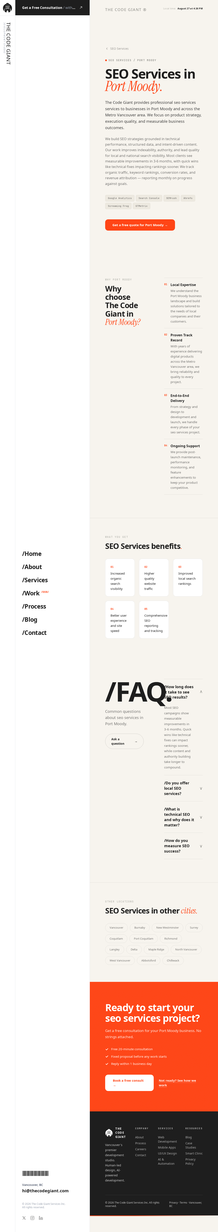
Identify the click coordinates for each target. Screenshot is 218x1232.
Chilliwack (173, 960)
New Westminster (167, 927)
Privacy (173, 1202)
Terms (183, 1202)
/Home (32, 554)
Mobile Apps (167, 1147)
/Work (31, 593)
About (139, 1137)
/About (32, 567)
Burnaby (139, 927)
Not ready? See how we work (177, 1082)
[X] (24, 1218)
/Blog (29, 619)
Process (140, 1143)
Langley (115, 949)
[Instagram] (32, 1218)
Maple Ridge (156, 949)
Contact (140, 1155)
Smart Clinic (194, 1153)
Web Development (167, 1139)
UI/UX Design (167, 1153)
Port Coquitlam (143, 938)
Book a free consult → (128, 1082)
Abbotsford (148, 960)
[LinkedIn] (41, 1218)
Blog (188, 1137)
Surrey (194, 927)
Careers (140, 1149)
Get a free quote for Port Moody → (140, 225)
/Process (34, 606)
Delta (134, 949)
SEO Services (119, 49)
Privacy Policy (190, 1161)
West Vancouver (120, 960)
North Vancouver (186, 949)
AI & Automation (166, 1161)
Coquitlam (116, 938)
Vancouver (116, 927)
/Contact (34, 633)
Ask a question (124, 741)
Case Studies (190, 1145)
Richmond (170, 938)
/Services (35, 580)
